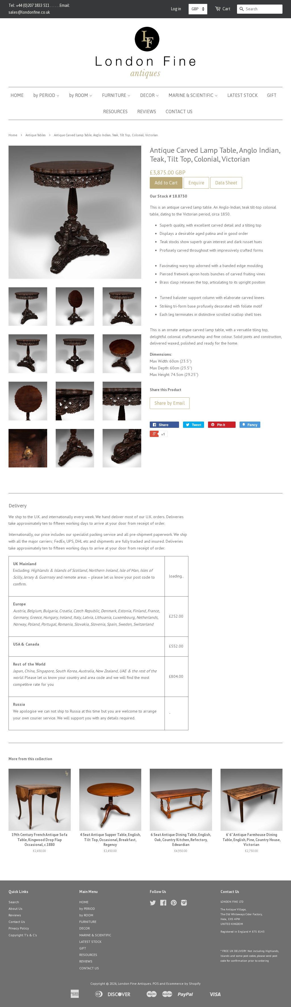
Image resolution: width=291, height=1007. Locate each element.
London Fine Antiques (134, 983)
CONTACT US (179, 111)
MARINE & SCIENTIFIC (192, 95)
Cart (226, 9)
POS (156, 983)
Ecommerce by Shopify (183, 983)
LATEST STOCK (242, 95)
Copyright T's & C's (23, 935)
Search (14, 902)
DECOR (148, 95)
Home (13, 135)
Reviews (15, 915)
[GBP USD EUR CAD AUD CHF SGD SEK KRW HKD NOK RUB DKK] (197, 9)
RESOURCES (115, 111)
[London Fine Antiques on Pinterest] (174, 904)
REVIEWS (146, 111)
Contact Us (17, 921)
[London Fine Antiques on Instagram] (184, 904)
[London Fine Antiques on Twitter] (153, 904)
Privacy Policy (19, 928)
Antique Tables (35, 135)
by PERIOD (44, 95)
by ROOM (79, 95)
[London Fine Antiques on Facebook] (163, 904)
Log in (176, 9)
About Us (15, 908)
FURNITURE (114, 95)
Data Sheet (226, 182)
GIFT (272, 95)
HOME (17, 95)
